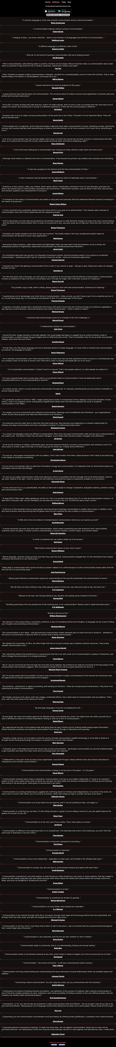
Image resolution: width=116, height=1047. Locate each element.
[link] (48, 2)
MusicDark (62, 1044)
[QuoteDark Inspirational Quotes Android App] (64, 11)
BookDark (54, 1044)
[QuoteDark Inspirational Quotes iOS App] (50, 11)
